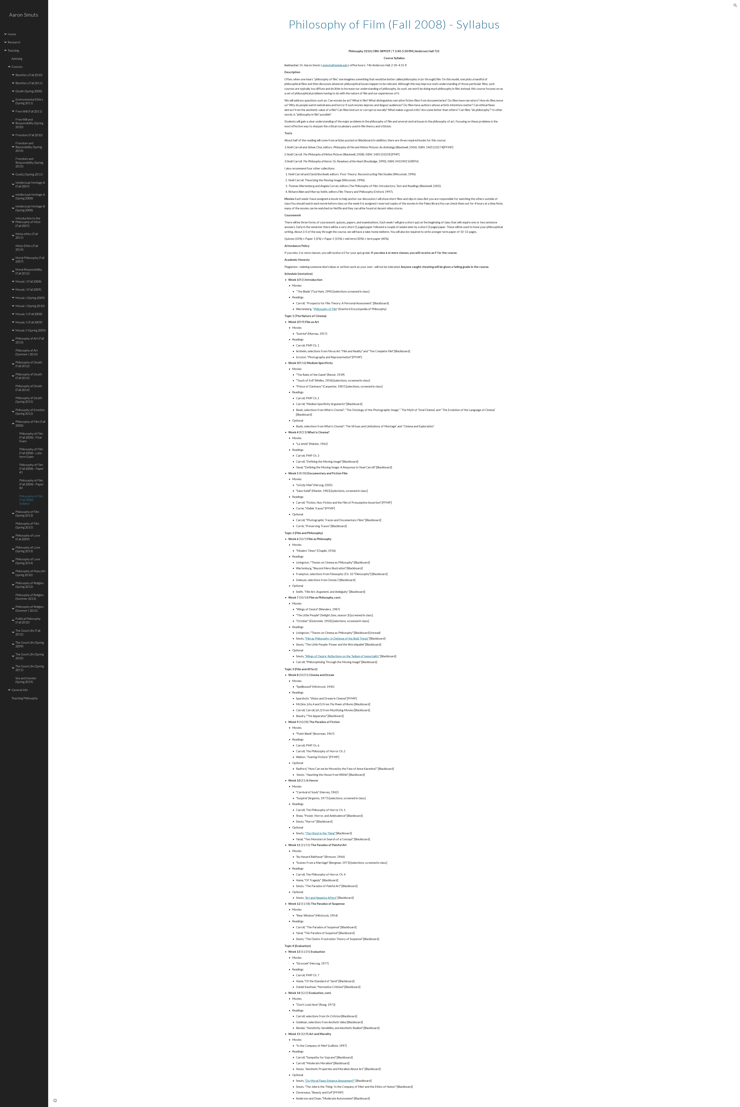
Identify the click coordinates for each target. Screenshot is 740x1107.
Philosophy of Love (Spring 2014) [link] (27, 560)
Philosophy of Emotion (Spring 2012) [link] (30, 411)
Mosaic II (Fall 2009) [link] (28, 322)
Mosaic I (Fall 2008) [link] (28, 281)
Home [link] (12, 34)
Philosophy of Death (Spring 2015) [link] (28, 399)
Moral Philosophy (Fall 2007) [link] (29, 259)
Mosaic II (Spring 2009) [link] (30, 330)
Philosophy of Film (325, 309)
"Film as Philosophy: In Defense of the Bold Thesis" (337, 638)
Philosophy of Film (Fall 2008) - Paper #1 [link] (31, 468)
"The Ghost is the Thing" (320, 833)
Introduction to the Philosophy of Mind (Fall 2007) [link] (27, 221)
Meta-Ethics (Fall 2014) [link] (26, 247)
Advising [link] (17, 58)
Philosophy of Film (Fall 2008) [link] (30, 423)
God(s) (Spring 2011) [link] (29, 174)
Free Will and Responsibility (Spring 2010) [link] (29, 123)
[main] (394, 24)
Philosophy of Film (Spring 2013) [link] (27, 513)
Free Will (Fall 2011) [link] (28, 111)
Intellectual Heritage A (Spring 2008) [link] (30, 196)
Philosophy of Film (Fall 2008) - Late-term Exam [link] (31, 452)
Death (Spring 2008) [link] (28, 91)
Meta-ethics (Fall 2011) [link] (26, 235)
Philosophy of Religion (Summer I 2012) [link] (29, 608)
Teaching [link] (13, 50)
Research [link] (14, 42)
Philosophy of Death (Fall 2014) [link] (28, 387)
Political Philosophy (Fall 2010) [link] (27, 620)
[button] (735, 5)
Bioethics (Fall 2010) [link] (28, 75)
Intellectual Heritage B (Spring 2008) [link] (30, 208)
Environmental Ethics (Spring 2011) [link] (29, 101)
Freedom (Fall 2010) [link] (29, 135)
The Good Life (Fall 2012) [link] (27, 632)
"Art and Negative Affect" (321, 897)
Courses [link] (17, 66)
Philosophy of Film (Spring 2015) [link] (27, 525)
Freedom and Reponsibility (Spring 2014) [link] (28, 146)
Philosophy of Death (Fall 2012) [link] (28, 364)
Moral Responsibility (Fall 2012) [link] (28, 271)
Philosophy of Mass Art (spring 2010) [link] (30, 572)
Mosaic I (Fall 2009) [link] (28, 289)
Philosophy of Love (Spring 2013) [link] (27, 549)
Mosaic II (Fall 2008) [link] (28, 314)
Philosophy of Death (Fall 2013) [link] (28, 376)
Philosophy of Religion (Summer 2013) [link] (29, 596)
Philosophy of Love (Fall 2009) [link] (27, 537)
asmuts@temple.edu (335, 65)
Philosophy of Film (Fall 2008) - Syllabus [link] (31, 499)
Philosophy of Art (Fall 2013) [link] (29, 340)
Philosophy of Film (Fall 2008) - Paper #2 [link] (31, 484)
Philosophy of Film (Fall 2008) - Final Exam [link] (31, 437)
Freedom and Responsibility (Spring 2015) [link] (29, 162)
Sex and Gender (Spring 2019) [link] (25, 679)
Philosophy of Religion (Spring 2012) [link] (29, 584)
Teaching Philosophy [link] (25, 698)
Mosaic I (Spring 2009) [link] (30, 297)
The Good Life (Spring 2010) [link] (29, 656)
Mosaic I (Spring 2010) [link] (30, 306)
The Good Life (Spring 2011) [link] (29, 668)
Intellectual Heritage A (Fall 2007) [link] (30, 184)
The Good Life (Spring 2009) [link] (29, 644)
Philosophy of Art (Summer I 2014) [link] (26, 352)
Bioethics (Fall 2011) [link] (28, 83)
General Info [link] (20, 690)
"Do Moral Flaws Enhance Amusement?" (330, 1080)
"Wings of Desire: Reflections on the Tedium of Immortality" (342, 656)
